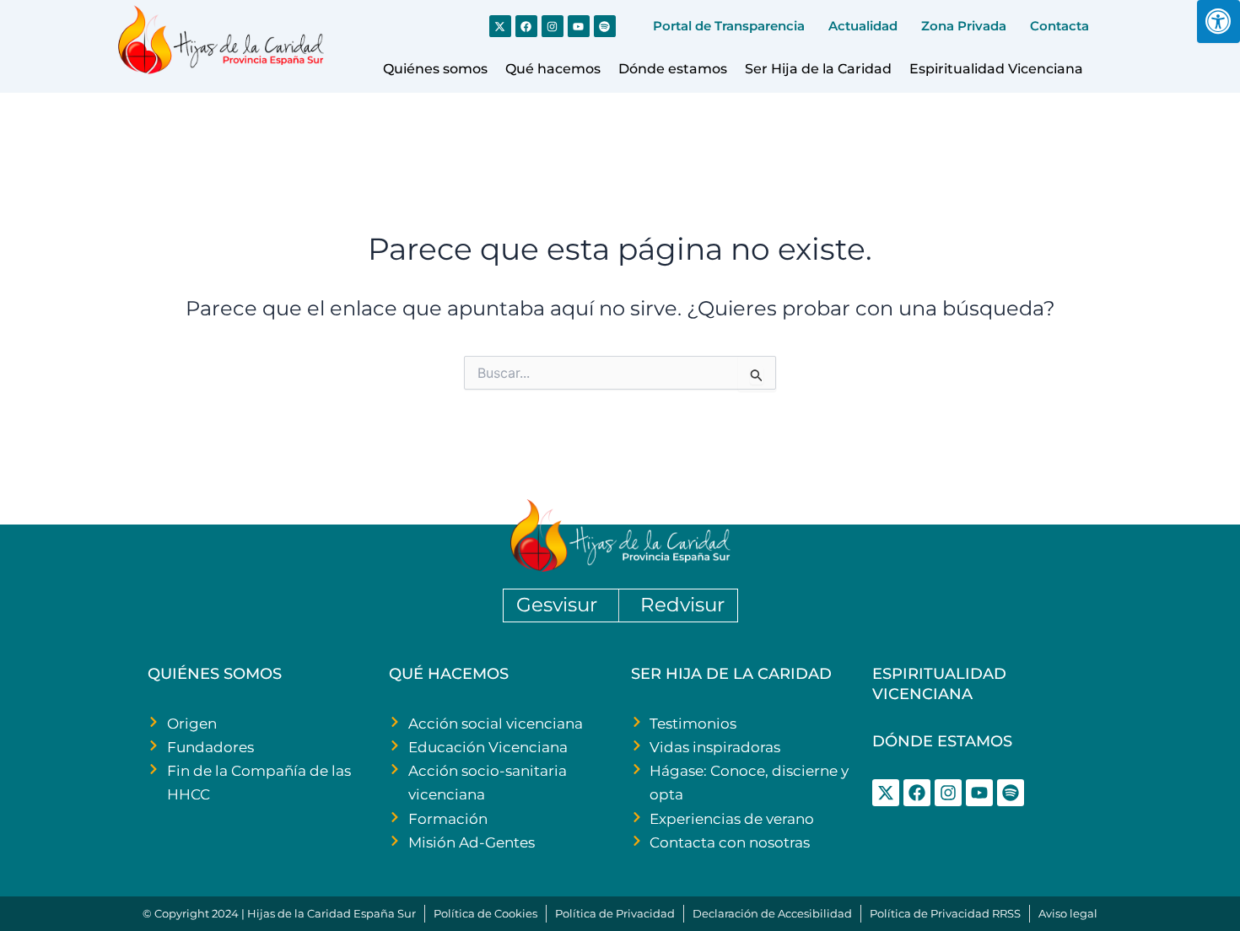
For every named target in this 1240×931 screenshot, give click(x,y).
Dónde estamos (672, 69)
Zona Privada (963, 26)
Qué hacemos (553, 69)
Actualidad (863, 26)
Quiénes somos (435, 69)
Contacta (1059, 26)
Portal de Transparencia (729, 26)
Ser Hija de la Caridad (818, 69)
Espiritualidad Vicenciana (996, 69)
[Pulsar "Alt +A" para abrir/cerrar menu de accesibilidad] (1218, 21)
